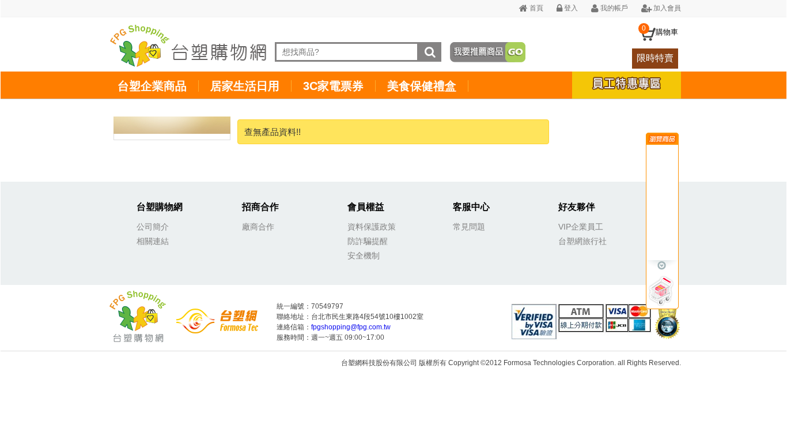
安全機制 (363, 255)
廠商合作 (258, 226)
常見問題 (469, 226)
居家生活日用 (244, 86)
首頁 (535, 8)
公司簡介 (153, 226)
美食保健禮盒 (421, 86)
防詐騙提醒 (367, 241)
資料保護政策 (371, 226)
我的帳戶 (613, 8)
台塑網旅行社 (582, 241)
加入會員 (666, 8)
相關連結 (153, 241)
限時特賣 (655, 58)
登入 (570, 8)
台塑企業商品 (152, 86)
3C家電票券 (333, 86)
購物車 (667, 32)
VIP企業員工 (580, 226)
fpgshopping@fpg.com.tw (351, 327)
